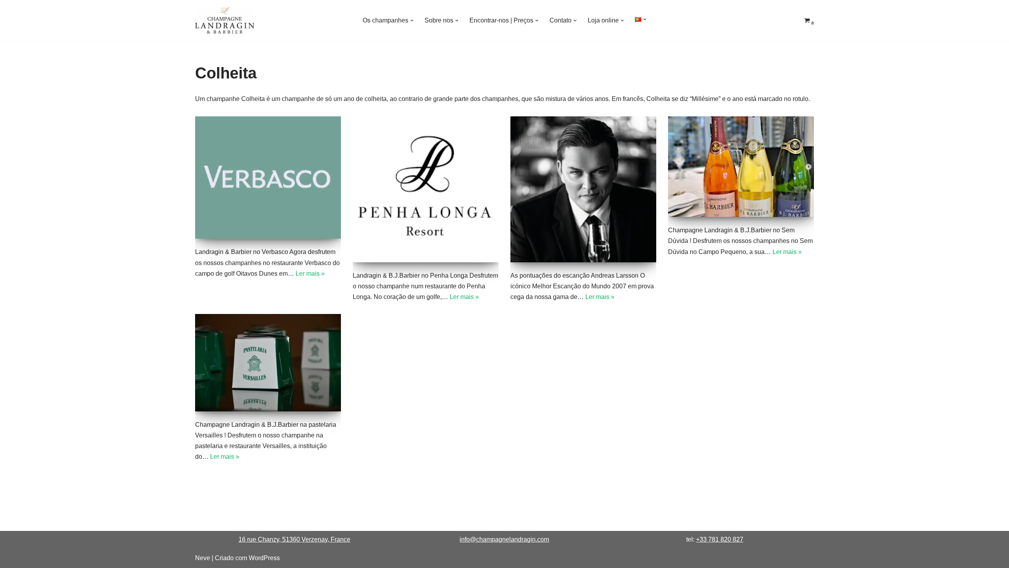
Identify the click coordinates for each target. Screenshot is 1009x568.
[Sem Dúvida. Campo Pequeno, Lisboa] (741, 166)
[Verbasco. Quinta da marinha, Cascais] (268, 177)
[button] (411, 20)
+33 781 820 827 (719, 539)
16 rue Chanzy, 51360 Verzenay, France (294, 539)
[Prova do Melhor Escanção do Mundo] (583, 189)
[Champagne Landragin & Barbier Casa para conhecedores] (224, 20)
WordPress (264, 558)
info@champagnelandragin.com (504, 539)
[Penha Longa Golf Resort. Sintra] (426, 189)
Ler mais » (310, 273)
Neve (202, 558)
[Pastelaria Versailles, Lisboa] (268, 362)
